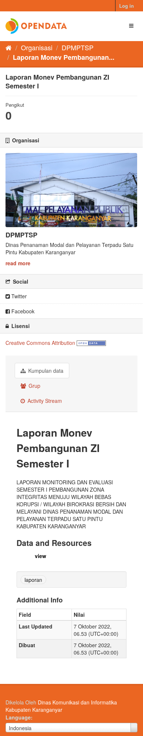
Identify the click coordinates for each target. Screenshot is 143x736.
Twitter (18, 296)
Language (18, 717)
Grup (33, 385)
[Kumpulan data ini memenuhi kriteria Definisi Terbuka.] (91, 342)
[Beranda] (9, 47)
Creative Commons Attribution (40, 342)
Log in (126, 5)
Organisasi (36, 47)
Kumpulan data (45, 370)
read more (18, 263)
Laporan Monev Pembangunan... (63, 57)
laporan (33, 579)
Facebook (22, 311)
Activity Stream (44, 400)
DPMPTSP (78, 47)
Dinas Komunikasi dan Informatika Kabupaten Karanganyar (61, 706)
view (40, 556)
